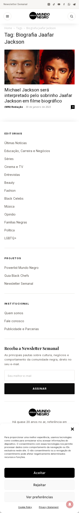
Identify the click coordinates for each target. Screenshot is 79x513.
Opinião (10, 214)
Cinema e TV (13, 167)
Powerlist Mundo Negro (21, 268)
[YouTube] (58, 4)
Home (8, 28)
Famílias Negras (15, 222)
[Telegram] (74, 4)
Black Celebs (13, 198)
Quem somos (13, 313)
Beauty (9, 182)
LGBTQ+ (10, 238)
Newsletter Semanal (15, 4)
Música (9, 206)
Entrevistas (12, 175)
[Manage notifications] (69, 504)
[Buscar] (71, 16)
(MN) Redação (13, 106)
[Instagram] (48, 4)
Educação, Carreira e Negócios (27, 151)
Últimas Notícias (15, 143)
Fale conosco (14, 321)
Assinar (40, 388)
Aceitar (39, 473)
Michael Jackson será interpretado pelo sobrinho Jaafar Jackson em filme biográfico (38, 95)
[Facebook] (64, 4)
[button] (72, 429)
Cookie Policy (25, 507)
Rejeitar (39, 485)
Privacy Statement (49, 507)
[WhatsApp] (69, 4)
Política (9, 230)
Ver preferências (39, 497)
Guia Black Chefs (16, 275)
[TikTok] (53, 4)
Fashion (10, 190)
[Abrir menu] (7, 16)
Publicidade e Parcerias (21, 329)
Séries (9, 159)
